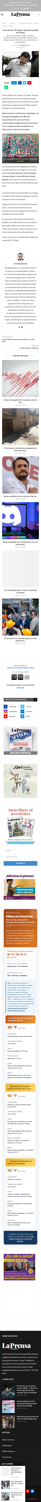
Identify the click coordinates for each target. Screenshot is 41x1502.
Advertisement (21, 5)
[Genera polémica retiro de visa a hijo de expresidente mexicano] (20, 474)
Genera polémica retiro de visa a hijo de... (20, 496)
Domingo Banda (24, 45)
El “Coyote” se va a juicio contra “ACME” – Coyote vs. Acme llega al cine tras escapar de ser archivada (27, 1389)
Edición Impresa (9, 5)
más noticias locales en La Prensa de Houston (21, 1239)
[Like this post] (15, 82)
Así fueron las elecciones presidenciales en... (16, 1471)
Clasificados (7, 1445)
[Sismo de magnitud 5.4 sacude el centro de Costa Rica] (20, 378)
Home (4, 23)
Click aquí (20, 687)
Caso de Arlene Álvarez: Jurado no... (17, 1483)
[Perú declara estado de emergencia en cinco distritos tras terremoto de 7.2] (20, 426)
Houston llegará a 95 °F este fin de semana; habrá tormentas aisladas (27, 1403)
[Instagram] (18, 8)
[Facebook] (13, 8)
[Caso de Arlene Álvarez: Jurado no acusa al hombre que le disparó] (5, 1485)
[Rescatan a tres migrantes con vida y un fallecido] (5, 1496)
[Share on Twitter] (24, 82)
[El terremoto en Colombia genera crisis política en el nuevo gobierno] (20, 617)
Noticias (12, 23)
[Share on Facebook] (20, 82)
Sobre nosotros (8, 1440)
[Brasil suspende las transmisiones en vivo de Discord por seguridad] (20, 520)
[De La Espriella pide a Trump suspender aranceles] (20, 568)
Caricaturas (6, 1457)
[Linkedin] (21, 8)
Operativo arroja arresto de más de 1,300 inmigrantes (27, 1418)
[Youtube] (24, 8)
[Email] (27, 8)
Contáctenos (32, 5)
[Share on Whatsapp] (6, 87)
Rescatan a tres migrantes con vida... (17, 1495)
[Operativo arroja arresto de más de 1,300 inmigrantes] (8, 1422)
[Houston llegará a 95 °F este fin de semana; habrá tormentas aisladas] (8, 1406)
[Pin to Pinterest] (29, 82)
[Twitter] (16, 8)
